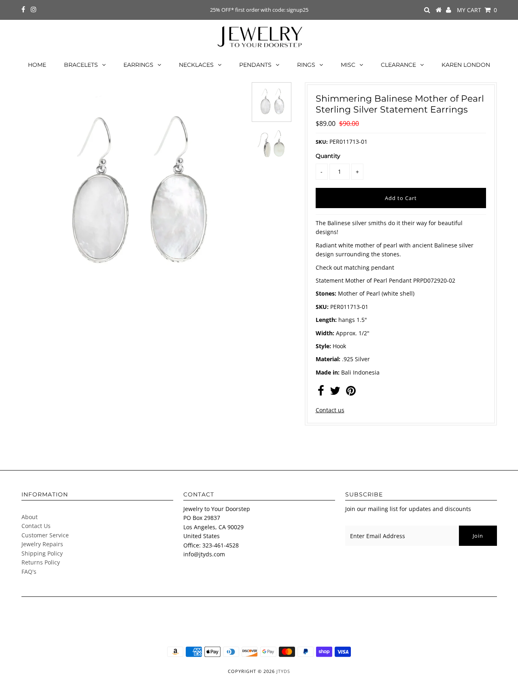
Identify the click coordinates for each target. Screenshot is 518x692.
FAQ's (28, 571)
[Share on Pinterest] (351, 392)
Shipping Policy (42, 553)
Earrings (138, 64)
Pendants (255, 64)
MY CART (477, 10)
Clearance (398, 64)
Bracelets (81, 64)
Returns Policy (40, 562)
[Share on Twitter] (335, 392)
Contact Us (36, 526)
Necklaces (196, 64)
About (29, 517)
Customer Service (45, 535)
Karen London (466, 64)
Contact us (330, 410)
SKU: (322, 141)
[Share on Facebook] (321, 392)
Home (37, 64)
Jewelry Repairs (42, 544)
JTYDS (283, 671)
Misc (348, 64)
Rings (306, 64)
